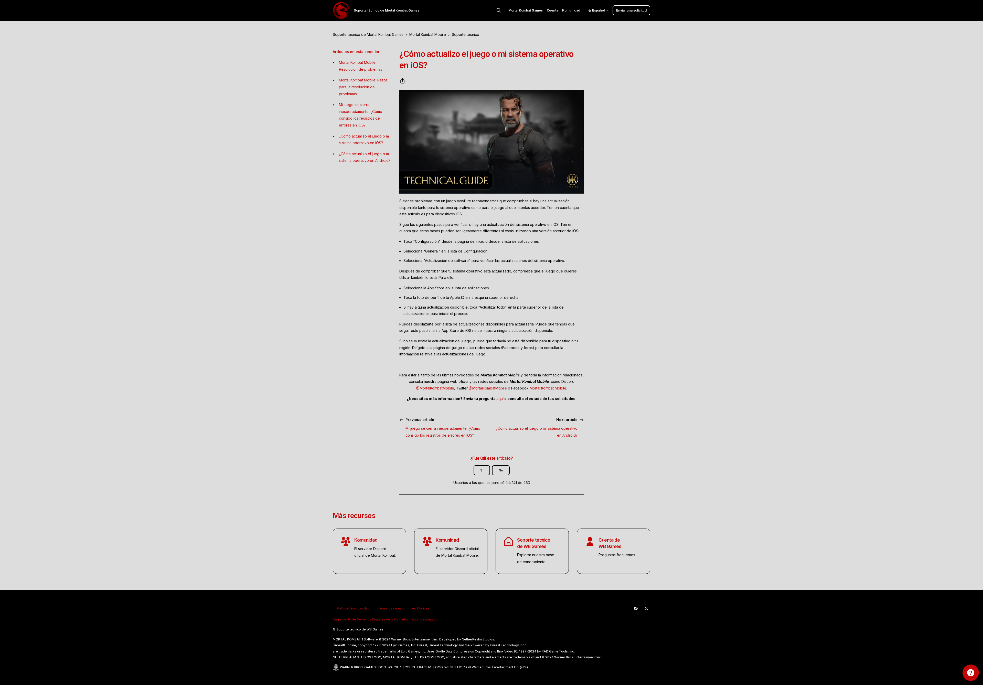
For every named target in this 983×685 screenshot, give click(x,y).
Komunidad (571, 10)
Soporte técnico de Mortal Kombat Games (368, 34)
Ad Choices (421, 608)
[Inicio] (341, 10)
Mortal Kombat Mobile (427, 34)
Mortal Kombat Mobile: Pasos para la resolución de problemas (363, 87)
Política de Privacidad (353, 608)
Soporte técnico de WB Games (533, 543)
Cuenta (552, 10)
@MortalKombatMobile (435, 388)
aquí (500, 398)
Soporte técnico (465, 34)
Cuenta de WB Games (610, 543)
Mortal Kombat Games (525, 10)
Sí (481, 470)
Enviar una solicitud (631, 10)
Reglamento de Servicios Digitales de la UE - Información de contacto (386, 619)
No (501, 470)
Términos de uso (391, 608)
